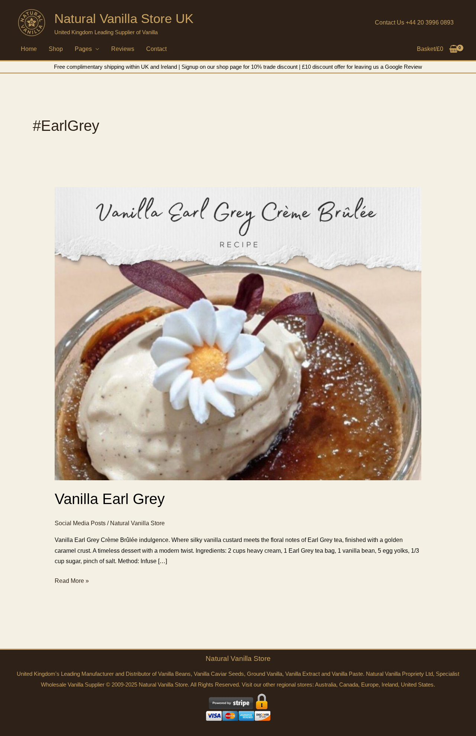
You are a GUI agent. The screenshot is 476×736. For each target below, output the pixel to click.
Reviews (122, 49)
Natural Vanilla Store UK (123, 18)
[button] (414, 22)
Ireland (390, 684)
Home (29, 49)
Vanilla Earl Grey (110, 499)
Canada (348, 684)
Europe (370, 684)
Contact (156, 49)
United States (417, 684)
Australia (325, 684)
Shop (56, 49)
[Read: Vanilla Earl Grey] (238, 333)
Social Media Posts (80, 523)
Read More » (72, 582)
